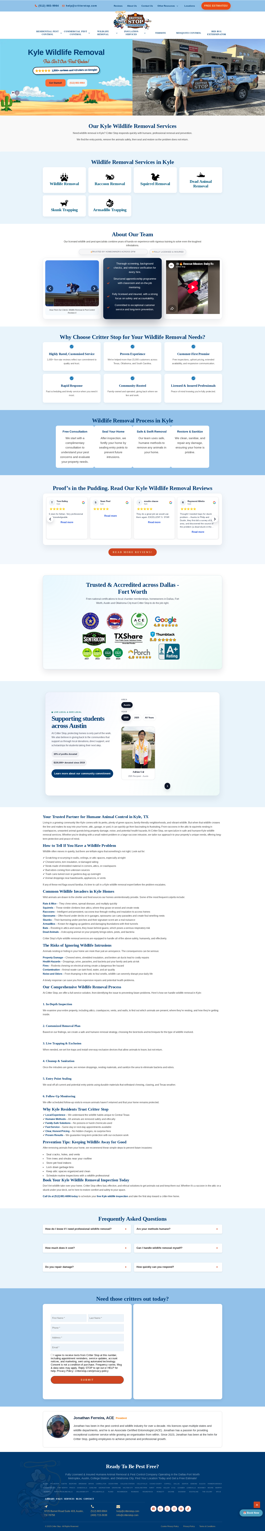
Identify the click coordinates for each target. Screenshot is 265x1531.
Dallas (177, 1484)
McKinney (202, 1488)
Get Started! (55, 83)
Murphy (218, 1488)
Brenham (82, 1484)
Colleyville (142, 1484)
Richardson (122, 1492)
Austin (64, 1484)
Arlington (54, 1484)
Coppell (167, 1484)
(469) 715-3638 (99, 1515)
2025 (136, 717)
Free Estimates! (216, 5)
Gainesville (82, 1488)
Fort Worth (62, 1488)
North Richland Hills (63, 1492)
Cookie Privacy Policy (170, 1526)
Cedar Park (113, 1484)
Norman (47, 1492)
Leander (181, 1488)
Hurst (151, 1488)
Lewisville (191, 1488)
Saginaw (181, 1492)
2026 (126, 717)
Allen (45, 1484)
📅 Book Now (251, 1513)
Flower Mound (49, 1488)
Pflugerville (98, 1492)
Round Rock (148, 1492)
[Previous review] (50, 519)
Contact (89, 1499)
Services (69, 1499)
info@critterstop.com (127, 1515)
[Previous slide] (49, 288)
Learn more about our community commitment (82, 773)
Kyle (173, 1488)
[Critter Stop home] (132, 20)
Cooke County (156, 1484)
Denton (185, 1484)
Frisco (72, 1488)
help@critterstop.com (81, 5)
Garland (93, 1488)
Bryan (91, 1484)
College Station (127, 1484)
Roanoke (135, 1492)
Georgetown (104, 1488)
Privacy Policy (189, 1526)
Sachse (171, 1492)
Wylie (218, 1492)
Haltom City (128, 1488)
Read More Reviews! (132, 552)
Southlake (193, 1492)
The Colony (207, 1492)
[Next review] (215, 519)
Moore (210, 1488)
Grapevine (116, 1488)
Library (50, 1499)
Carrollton (101, 1484)
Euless (202, 1484)
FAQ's (59, 1499)
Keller (166, 1488)
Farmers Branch (215, 1484)
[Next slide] (94, 288)
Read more (67, 522)
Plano (110, 1492)
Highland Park (141, 1488)
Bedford (72, 1484)
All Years (149, 717)
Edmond (193, 1484)
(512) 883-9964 (48, 5)
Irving (158, 1488)
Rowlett (160, 1492)
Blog (79, 1499)
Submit (87, 1380)
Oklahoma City (82, 1492)
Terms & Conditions (207, 1526)
